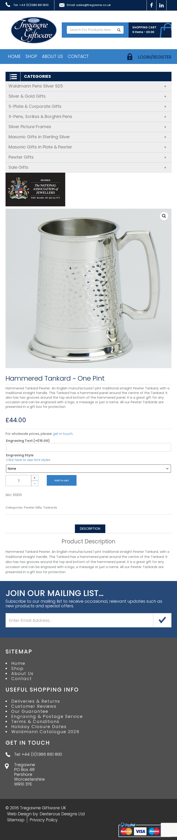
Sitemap (15, 820)
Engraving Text (28, 440)
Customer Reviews (33, 706)
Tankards (50, 508)
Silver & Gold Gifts (88, 96)
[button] (164, 216)
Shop (31, 56)
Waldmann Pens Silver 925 (88, 86)
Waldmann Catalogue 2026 (45, 731)
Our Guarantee (29, 711)
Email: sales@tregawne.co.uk (89, 5)
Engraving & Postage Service (47, 716)
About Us (52, 56)
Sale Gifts (88, 167)
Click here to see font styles (28, 460)
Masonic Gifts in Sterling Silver (88, 137)
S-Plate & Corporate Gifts (88, 106)
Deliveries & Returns (35, 701)
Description (90, 528)
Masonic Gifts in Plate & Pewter (88, 147)
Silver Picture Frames (88, 126)
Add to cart (61, 480)
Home (14, 56)
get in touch (63, 433)
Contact (78, 56)
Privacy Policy (44, 820)
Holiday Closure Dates (39, 726)
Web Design (19, 814)
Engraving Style (20, 455)
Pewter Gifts (88, 157)
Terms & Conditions (35, 721)
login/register (154, 57)
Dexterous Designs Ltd (62, 814)
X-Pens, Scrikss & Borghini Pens (88, 116)
